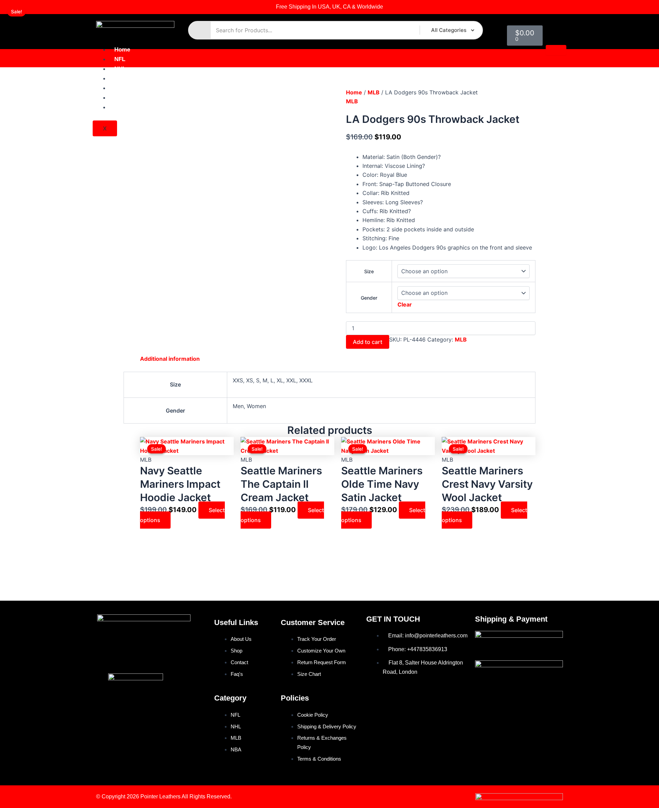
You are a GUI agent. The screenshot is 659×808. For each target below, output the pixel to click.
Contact (125, 107)
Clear (404, 304)
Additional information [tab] (170, 358)
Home (122, 49)
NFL (119, 59)
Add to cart (367, 341)
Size (369, 271)
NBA (120, 88)
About (122, 97)
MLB (120, 78)
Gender (369, 298)
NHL (120, 69)
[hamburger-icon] (556, 50)
